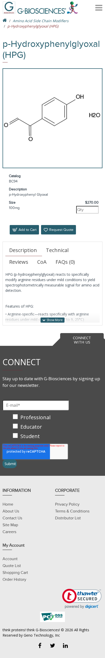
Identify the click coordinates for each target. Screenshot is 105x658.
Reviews (18, 261)
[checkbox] (36, 427)
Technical (57, 250)
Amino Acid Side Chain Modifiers (41, 20)
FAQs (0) (65, 261)
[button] (81, 598)
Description (23, 250)
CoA (42, 261)
